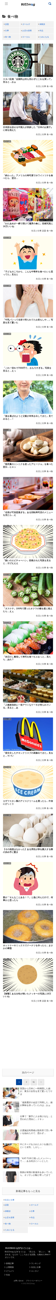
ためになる (44, 37)
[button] (4, 775)
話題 (7, 24)
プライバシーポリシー (34, 1281)
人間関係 (10, 1267)
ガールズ (26, 24)
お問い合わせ (19, 1281)
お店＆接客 (27, 30)
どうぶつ (10, 1271)
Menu (6, 4)
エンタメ (35, 1271)
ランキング (36, 1263)
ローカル (26, 37)
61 (34, 1082)
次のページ (28, 1072)
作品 (41, 30)
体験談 (42, 24)
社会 (8, 1275)
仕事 (7, 30)
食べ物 (8, 37)
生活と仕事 (9, 1200)
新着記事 (10, 1263)
